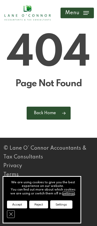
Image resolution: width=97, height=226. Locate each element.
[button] (77, 13)
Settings (61, 204)
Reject (38, 204)
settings (68, 193)
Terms (11, 174)
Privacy (12, 166)
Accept (17, 204)
